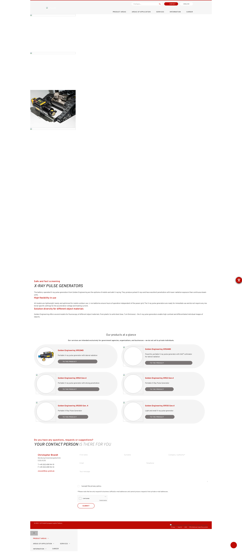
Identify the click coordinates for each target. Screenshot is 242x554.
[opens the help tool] (239, 280)
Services (160, 12)
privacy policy (95, 486)
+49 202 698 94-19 (46, 465)
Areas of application (141, 12)
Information (175, 12)
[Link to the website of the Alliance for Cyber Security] (189, 525)
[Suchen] (159, 3)
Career (189, 12)
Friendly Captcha (103, 500)
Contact (172, 4)
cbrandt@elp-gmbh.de (46, 471)
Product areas (119, 12)
